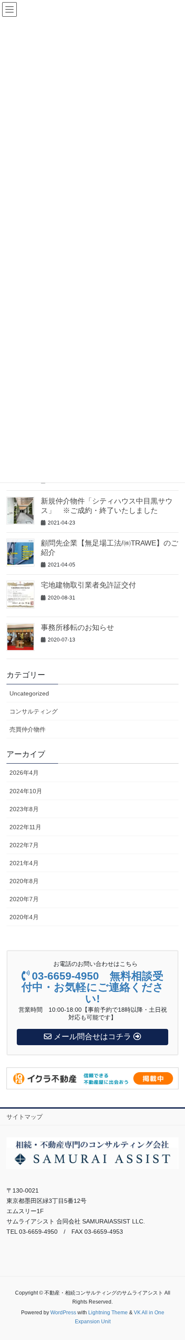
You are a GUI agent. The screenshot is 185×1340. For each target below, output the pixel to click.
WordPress (63, 1313)
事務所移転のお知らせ (77, 628)
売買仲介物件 (27, 729)
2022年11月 (25, 827)
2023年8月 (24, 809)
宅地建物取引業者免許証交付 (88, 585)
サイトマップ (24, 1116)
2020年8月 (24, 881)
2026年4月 (24, 772)
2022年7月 (24, 845)
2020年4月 (24, 917)
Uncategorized (29, 693)
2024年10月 (25, 791)
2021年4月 (24, 863)
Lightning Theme (108, 1313)
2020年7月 (24, 899)
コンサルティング (33, 711)
